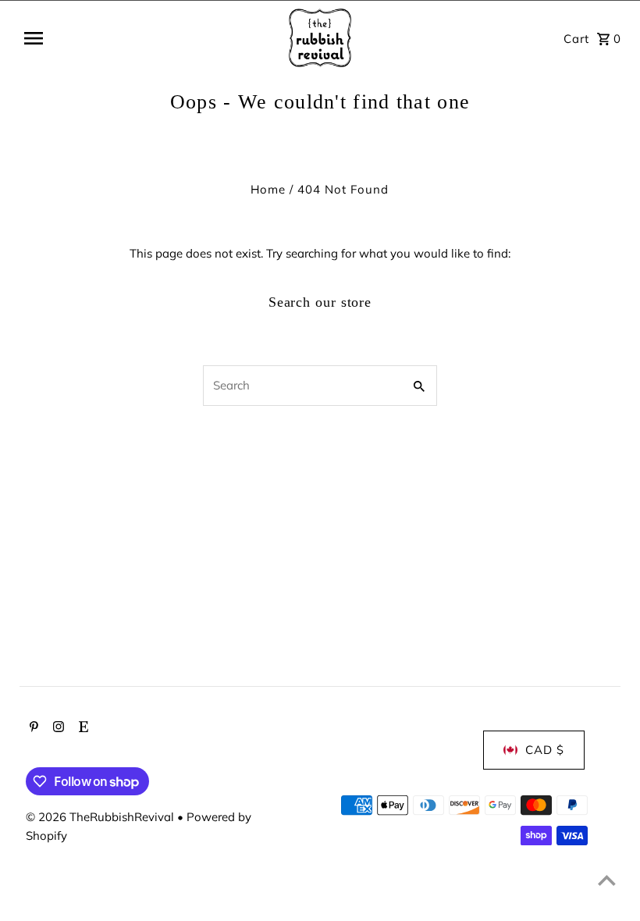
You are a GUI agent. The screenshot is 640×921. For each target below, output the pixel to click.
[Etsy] (81, 728)
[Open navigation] (137, 38)
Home (268, 189)
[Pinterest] (32, 728)
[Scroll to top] (606, 880)
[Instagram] (56, 728)
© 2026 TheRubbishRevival (101, 816)
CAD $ (544, 749)
